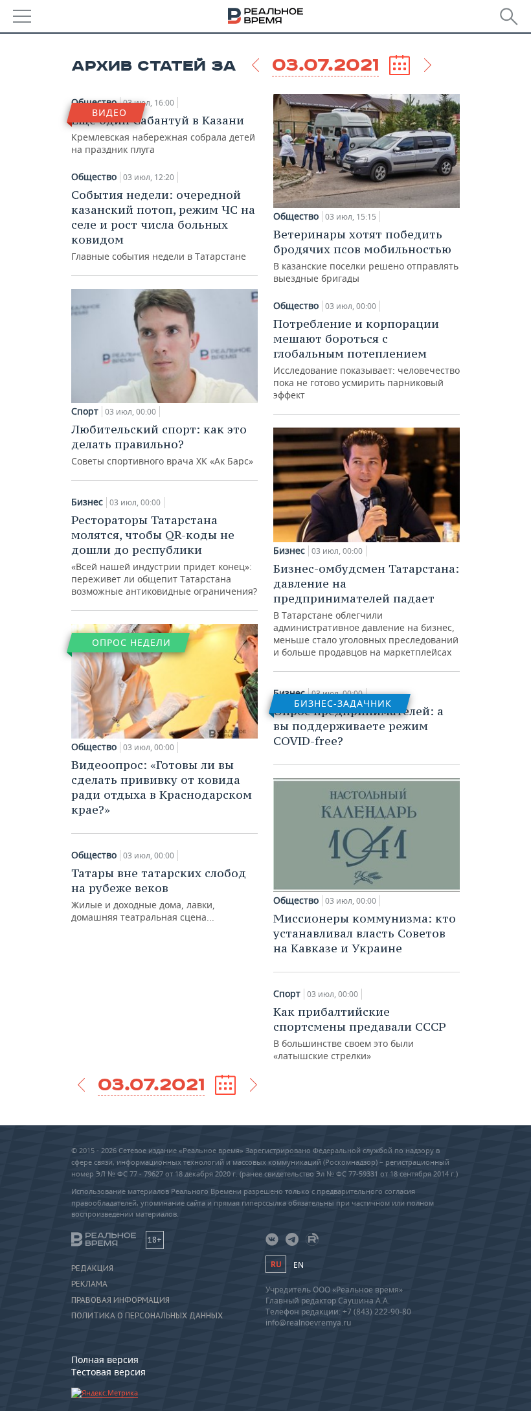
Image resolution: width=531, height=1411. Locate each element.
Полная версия (105, 1359)
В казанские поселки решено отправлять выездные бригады (365, 255)
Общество (94, 177)
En (298, 1264)
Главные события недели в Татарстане (163, 224)
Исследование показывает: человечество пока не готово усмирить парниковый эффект (366, 358)
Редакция (92, 1268)
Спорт (84, 411)
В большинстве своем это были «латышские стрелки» (359, 1033)
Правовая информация (120, 1300)
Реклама (89, 1284)
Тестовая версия (108, 1372)
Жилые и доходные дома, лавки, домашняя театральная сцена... (158, 894)
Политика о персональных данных (147, 1315)
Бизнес (87, 502)
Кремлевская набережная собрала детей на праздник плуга (163, 134)
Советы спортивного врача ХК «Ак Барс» (162, 444)
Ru (276, 1264)
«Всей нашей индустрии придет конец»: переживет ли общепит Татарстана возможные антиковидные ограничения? (164, 554)
